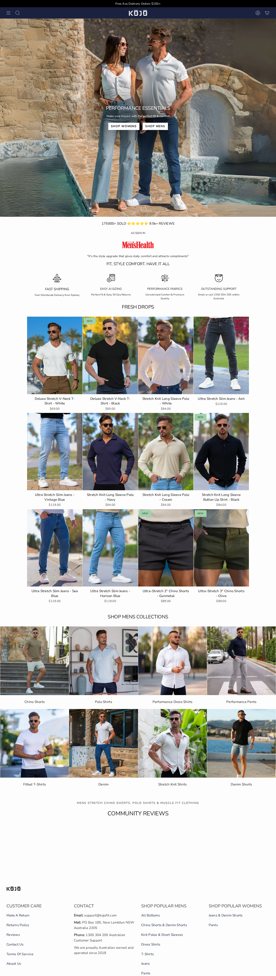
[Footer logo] (13, 889)
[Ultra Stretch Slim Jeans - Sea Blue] (54, 547)
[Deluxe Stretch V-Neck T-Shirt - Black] (110, 355)
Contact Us (15, 944)
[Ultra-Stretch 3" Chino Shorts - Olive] (221, 547)
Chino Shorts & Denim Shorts (164, 925)
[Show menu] (8, 13)
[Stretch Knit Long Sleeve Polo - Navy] (110, 451)
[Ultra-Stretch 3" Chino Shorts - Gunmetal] (166, 547)
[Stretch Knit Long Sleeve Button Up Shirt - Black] (221, 451)
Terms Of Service (19, 954)
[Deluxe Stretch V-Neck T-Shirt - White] (54, 355)
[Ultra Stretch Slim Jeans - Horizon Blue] (110, 547)
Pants (145, 973)
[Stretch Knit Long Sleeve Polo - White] (166, 355)
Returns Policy (17, 925)
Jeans (145, 963)
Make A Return (17, 915)
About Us (13, 963)
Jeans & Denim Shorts (226, 915)
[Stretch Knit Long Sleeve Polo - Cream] (166, 451)
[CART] (267, 13)
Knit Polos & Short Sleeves (162, 934)
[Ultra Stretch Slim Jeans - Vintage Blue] (54, 451)
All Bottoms (150, 915)
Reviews (13, 934)
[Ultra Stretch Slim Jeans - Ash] (221, 355)
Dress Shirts (150, 944)
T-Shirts (147, 954)
